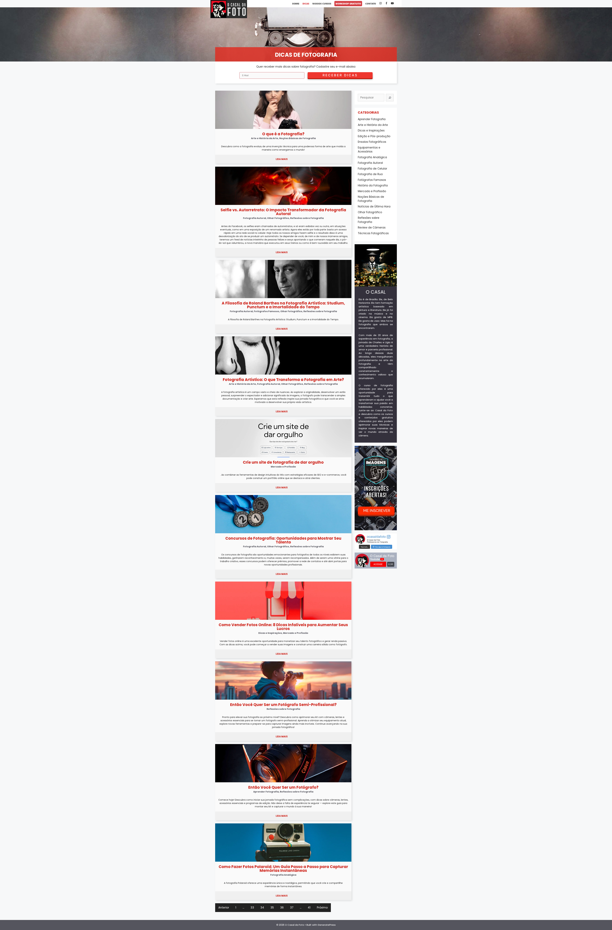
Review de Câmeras (372, 227)
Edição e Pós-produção (374, 136)
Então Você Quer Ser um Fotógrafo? (283, 787)
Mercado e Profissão (372, 191)
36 (282, 907)
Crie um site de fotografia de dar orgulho (283, 462)
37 (291, 907)
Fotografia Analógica (372, 157)
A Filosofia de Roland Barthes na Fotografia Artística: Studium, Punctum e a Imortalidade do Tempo (283, 305)
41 (309, 907)
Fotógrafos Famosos (372, 180)
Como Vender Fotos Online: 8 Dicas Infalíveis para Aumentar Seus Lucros (283, 626)
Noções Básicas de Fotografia (371, 199)
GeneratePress (327, 924)
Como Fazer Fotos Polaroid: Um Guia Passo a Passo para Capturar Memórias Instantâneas (283, 868)
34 (262, 907)
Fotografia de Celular (372, 168)
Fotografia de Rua (370, 174)
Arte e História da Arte (373, 125)
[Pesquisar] (390, 97)
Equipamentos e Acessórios (369, 150)
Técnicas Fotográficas (373, 233)
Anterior (223, 907)
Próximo (322, 907)
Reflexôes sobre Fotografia (368, 220)
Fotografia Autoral (370, 163)
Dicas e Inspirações (371, 130)
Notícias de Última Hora (374, 206)
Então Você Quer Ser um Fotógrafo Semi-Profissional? (283, 704)
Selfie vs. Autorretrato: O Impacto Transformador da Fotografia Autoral (283, 211)
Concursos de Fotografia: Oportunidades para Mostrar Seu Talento (283, 540)
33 (252, 907)
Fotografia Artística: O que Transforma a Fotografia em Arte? (283, 379)
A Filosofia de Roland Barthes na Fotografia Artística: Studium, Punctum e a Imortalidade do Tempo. (283, 319)
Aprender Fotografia (372, 119)
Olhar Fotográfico (370, 212)
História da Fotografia (373, 185)
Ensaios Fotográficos (372, 142)
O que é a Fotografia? (283, 134)
